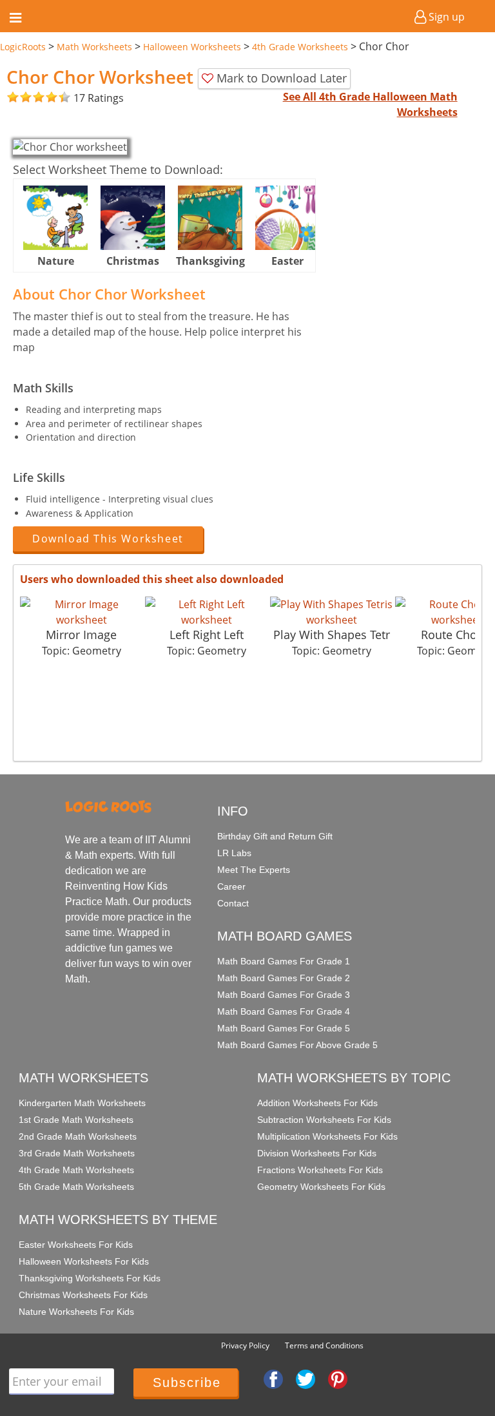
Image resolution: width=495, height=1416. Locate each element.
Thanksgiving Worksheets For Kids (89, 1278)
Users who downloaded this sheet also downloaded (152, 579)
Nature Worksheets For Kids (76, 1311)
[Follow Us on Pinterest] (337, 1379)
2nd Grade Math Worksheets (78, 1136)
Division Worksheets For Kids (316, 1153)
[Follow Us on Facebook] (273, 1379)
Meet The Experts (253, 870)
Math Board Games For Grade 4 (283, 1011)
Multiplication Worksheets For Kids (327, 1136)
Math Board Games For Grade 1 (283, 961)
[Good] (19, 97)
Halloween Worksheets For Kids (84, 1261)
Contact (233, 903)
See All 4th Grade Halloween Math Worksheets (370, 104)
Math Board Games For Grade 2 (283, 978)
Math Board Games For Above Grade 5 (297, 1045)
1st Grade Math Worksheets (76, 1120)
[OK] (12, 97)
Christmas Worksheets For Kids (83, 1295)
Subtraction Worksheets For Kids (324, 1120)
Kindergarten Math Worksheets (82, 1103)
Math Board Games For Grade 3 (283, 995)
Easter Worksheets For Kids (76, 1244)
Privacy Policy (245, 1345)
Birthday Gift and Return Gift (275, 836)
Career (231, 886)
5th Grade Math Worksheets (76, 1187)
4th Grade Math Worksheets (76, 1170)
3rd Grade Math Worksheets (77, 1153)
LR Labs (234, 853)
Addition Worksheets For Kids (317, 1103)
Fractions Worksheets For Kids (320, 1170)
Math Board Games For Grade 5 (283, 1028)
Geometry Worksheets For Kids (321, 1187)
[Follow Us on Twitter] (305, 1379)
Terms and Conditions (324, 1345)
